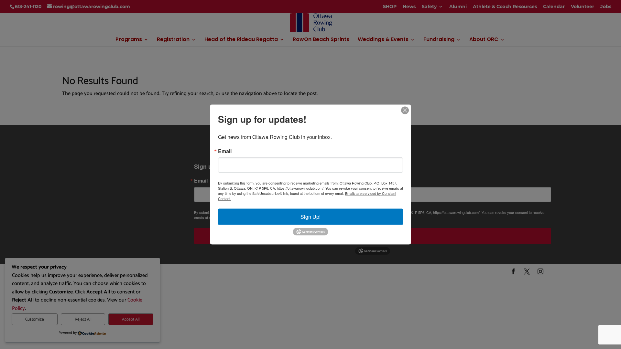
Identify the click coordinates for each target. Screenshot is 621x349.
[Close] (405, 110)
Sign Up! (310, 216)
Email (225, 151)
